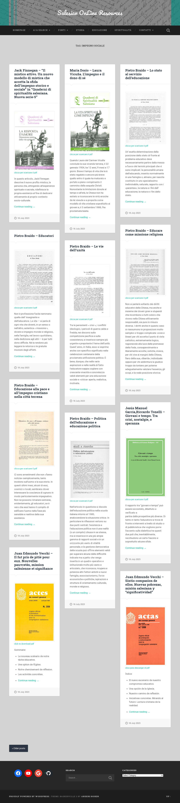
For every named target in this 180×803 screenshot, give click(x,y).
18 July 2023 (23, 218)
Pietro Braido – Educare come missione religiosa (144, 232)
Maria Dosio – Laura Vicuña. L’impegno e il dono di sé (87, 74)
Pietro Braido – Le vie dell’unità (87, 248)
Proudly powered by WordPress (29, 796)
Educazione (99, 30)
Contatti (145, 30)
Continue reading (30, 207)
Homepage (19, 30)
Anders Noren (90, 796)
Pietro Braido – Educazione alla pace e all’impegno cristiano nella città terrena (32, 391)
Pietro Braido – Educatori (34, 236)
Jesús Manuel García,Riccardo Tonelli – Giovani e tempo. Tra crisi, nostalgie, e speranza (145, 415)
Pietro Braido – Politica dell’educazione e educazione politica (88, 422)
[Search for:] (90, 777)
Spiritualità (123, 30)
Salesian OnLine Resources (90, 13)
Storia (80, 30)
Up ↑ (168, 796)
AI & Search (40, 30)
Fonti (62, 30)
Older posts (19, 748)
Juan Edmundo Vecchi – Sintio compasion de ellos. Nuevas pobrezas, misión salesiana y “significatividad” (144, 584)
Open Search (168, 30)
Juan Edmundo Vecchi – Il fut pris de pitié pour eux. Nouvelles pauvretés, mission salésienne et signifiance (33, 561)
